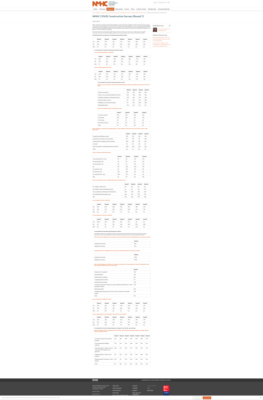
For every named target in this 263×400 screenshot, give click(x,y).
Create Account (162, 2)
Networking (119, 9)
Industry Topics (141, 9)
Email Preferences (117, 390)
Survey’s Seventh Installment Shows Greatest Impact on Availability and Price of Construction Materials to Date (161, 44)
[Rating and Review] (166, 390)
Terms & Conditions (117, 388)
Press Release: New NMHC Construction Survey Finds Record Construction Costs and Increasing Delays (161, 39)
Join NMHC (135, 388)
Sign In (155, 2)
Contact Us (135, 385)
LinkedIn (151, 390)
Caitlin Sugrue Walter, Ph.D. (164, 29)
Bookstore (135, 390)
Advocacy (102, 9)
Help (168, 2)
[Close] (260, 397)
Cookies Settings (197, 397)
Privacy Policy (116, 392)
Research (110, 9)
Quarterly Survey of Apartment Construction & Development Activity (115, 12)
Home (93, 12)
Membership (152, 9)
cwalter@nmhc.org (162, 30)
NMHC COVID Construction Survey (138, 12)
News (132, 9)
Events (127, 9)
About (95, 9)
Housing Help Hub (164, 9)
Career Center (116, 385)
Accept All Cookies (207, 397)
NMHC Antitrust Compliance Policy (120, 395)
